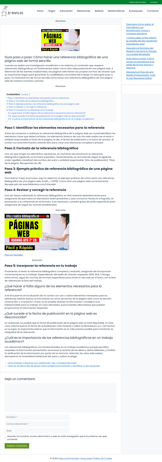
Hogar (51, 11)
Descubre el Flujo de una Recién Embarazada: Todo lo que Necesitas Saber (140, 75)
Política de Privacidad (137, 2)
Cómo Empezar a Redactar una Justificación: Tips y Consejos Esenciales (42, 363)
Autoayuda (136, 11)
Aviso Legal (86, 458)
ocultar (25, 94)
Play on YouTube (14, 254)
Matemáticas (116, 11)
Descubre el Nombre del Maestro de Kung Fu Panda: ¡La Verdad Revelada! (141, 51)
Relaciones (83, 11)
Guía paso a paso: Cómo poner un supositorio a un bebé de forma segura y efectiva (140, 63)
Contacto (154, 2)
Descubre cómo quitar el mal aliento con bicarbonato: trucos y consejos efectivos (140, 29)
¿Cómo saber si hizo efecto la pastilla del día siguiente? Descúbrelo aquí (141, 40)
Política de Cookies (102, 458)
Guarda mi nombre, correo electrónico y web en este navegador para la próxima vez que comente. (57, 438)
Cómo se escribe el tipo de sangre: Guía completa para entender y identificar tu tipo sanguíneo (54, 366)
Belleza (99, 11)
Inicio (40, 11)
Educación (66, 11)
